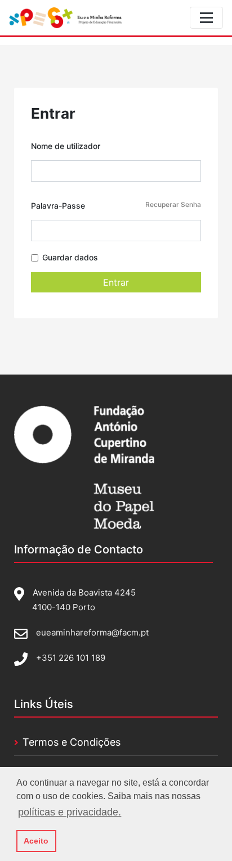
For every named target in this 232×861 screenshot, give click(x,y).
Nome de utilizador (65, 146)
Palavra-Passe (116, 205)
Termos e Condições (72, 742)
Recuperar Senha (173, 204)
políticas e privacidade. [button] (69, 812)
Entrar (116, 282)
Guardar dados (70, 257)
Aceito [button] (36, 840)
